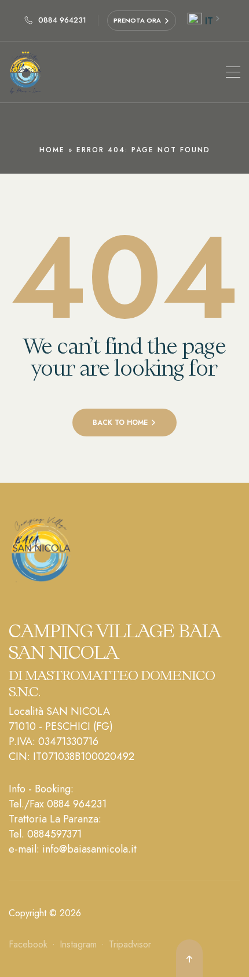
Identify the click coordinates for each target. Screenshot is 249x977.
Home (52, 150)
